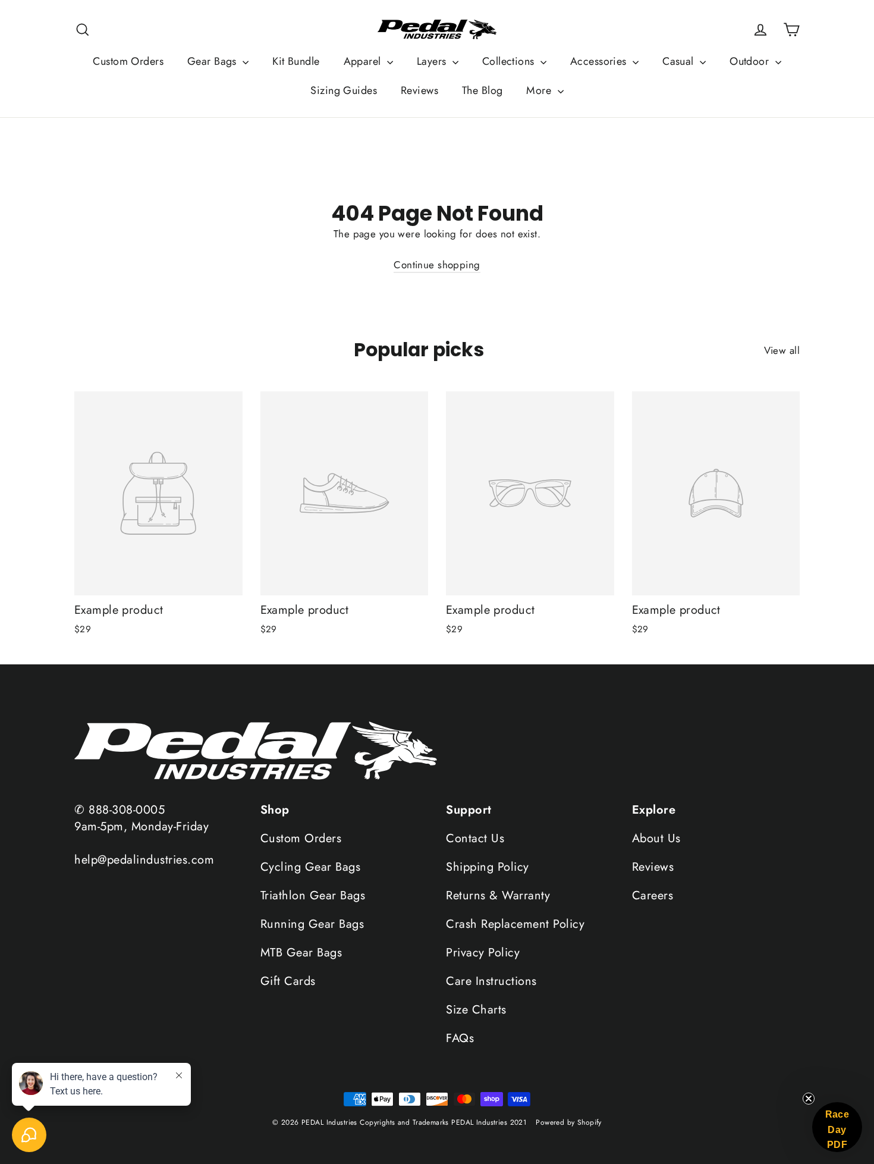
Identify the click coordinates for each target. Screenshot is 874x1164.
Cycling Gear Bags (310, 867)
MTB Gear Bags (301, 952)
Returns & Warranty (498, 895)
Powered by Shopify (569, 1122)
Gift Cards (288, 981)
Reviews (419, 90)
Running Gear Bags (312, 924)
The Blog (482, 90)
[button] (837, 1127)
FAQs (460, 1038)
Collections (509, 61)
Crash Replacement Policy (515, 924)
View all (782, 350)
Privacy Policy (483, 952)
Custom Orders (128, 61)
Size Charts (476, 1009)
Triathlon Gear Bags (313, 895)
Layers (433, 61)
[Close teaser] (809, 1099)
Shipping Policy (487, 867)
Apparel (364, 61)
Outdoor (751, 61)
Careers (653, 895)
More (540, 90)
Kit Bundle (295, 61)
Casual (679, 61)
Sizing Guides (343, 90)
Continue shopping (437, 265)
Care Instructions (491, 981)
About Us (656, 838)
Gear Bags (213, 61)
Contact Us (475, 838)
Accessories (600, 61)
